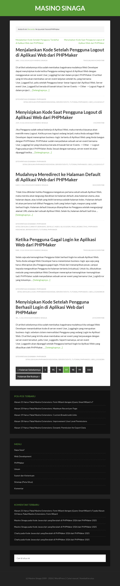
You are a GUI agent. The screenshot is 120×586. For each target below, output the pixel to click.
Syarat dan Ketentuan (24, 475)
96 (60, 369)
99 (79, 369)
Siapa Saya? (19, 450)
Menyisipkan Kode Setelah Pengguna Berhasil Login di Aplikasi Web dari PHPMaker (52, 307)
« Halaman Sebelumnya (29, 369)
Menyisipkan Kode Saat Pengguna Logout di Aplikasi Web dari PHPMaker (59, 114)
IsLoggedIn (65, 226)
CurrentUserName (37, 226)
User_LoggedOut (96, 102)
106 (89, 369)
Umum (17, 469)
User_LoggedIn (97, 359)
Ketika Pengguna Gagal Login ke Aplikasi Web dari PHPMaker (56, 242)
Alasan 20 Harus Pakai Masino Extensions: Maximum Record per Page (45, 408)
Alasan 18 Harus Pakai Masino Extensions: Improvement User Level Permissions (50, 421)
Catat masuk (72, 578)
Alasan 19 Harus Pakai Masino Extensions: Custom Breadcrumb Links (45, 415)
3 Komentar (98, 123)
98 (73, 369)
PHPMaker (41, 99)
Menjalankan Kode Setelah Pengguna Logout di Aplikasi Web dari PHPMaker (60, 52)
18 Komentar (98, 185)
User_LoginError (96, 292)
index (57, 226)
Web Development (22, 456)
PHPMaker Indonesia (46, 102)
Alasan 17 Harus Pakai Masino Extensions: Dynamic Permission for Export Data (50, 427)
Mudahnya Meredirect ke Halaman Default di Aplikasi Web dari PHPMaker (58, 177)
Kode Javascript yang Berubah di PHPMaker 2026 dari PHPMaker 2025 (64, 520)
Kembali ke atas (87, 578)
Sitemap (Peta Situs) (23, 482)
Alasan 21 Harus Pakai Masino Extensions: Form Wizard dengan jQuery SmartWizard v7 (53, 402)
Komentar (18, 488)
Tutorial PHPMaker (79, 102)
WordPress (60, 578)
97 (66, 369)
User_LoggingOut (96, 164)
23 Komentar (98, 318)
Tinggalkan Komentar (93, 60)
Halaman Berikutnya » (28, 376)
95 (53, 369)
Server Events (62, 102)
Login (33, 292)
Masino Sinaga (60, 8)
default (50, 226)
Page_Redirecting (79, 226)
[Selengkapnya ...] (40, 90)
